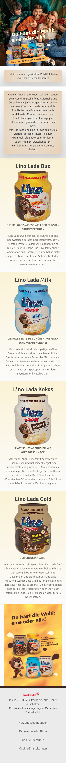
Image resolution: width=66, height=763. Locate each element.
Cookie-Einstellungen (33, 748)
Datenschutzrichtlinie (33, 731)
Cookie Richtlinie (33, 740)
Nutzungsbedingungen (33, 722)
